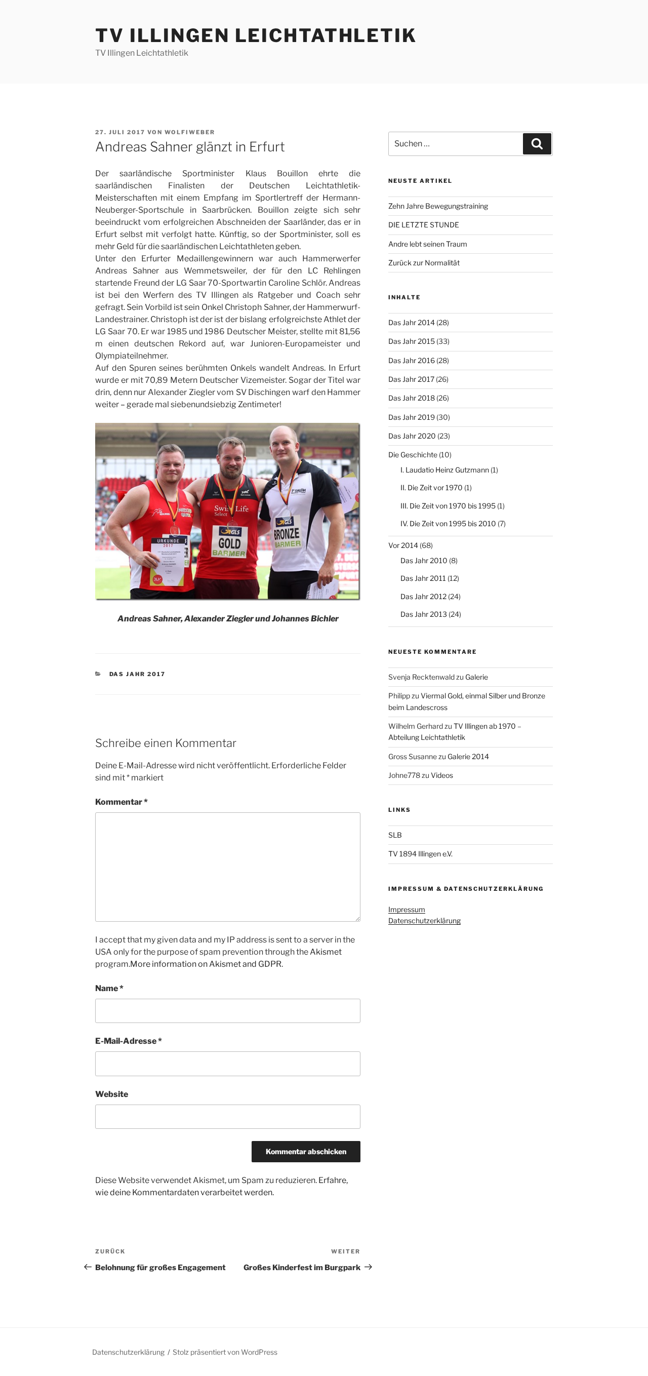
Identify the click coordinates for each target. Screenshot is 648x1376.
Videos (442, 775)
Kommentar (121, 802)
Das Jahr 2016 (411, 360)
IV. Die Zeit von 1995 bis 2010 (448, 523)
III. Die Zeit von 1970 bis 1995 (448, 505)
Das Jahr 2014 (411, 322)
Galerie (476, 677)
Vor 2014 (403, 545)
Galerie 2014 (468, 756)
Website (111, 1094)
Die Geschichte (412, 454)
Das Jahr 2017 (137, 674)
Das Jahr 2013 (423, 614)
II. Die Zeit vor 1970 (431, 487)
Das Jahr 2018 (411, 398)
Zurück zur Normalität (424, 262)
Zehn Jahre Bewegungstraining (438, 206)
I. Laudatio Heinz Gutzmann (444, 469)
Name (109, 988)
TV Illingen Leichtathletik (256, 35)
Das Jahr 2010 (424, 560)
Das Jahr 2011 (423, 578)
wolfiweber (190, 132)
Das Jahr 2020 (412, 435)
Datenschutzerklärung (424, 920)
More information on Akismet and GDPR (205, 964)
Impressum (406, 909)
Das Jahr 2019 (411, 417)
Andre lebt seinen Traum (427, 244)
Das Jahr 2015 (411, 341)
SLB (395, 835)
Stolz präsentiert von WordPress (225, 1352)
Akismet (326, 952)
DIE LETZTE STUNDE (423, 224)
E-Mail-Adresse (128, 1041)
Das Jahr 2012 (423, 596)
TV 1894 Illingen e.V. (420, 853)
